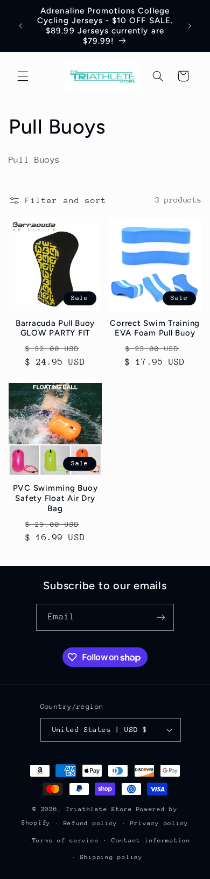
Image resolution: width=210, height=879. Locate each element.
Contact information (151, 840)
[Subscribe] (161, 617)
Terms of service (65, 840)
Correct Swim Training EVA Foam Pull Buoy (155, 328)
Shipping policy (111, 857)
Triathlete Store (99, 809)
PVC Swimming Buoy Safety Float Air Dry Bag (55, 498)
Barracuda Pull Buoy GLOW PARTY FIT (55, 328)
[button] (22, 76)
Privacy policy (159, 823)
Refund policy (91, 823)
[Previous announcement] (20, 26)
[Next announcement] (189, 26)
